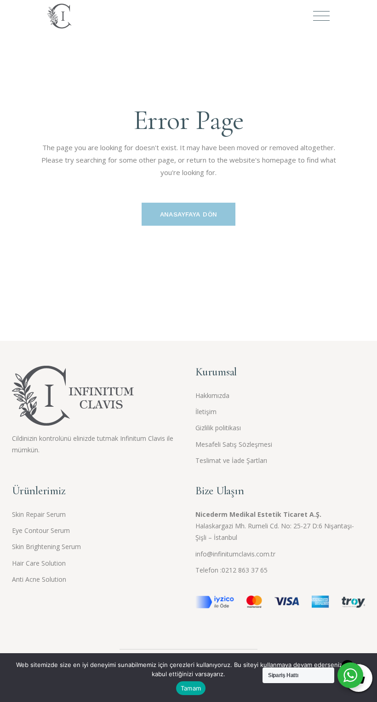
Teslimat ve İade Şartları (231, 460)
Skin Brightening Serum (46, 546)
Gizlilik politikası (218, 427)
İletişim (206, 411)
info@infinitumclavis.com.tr (235, 554)
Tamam (191, 688)
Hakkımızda (212, 395)
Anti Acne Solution (39, 579)
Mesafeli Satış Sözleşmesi (233, 444)
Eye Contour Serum (41, 530)
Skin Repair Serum (39, 514)
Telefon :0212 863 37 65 (231, 570)
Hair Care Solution (39, 563)
